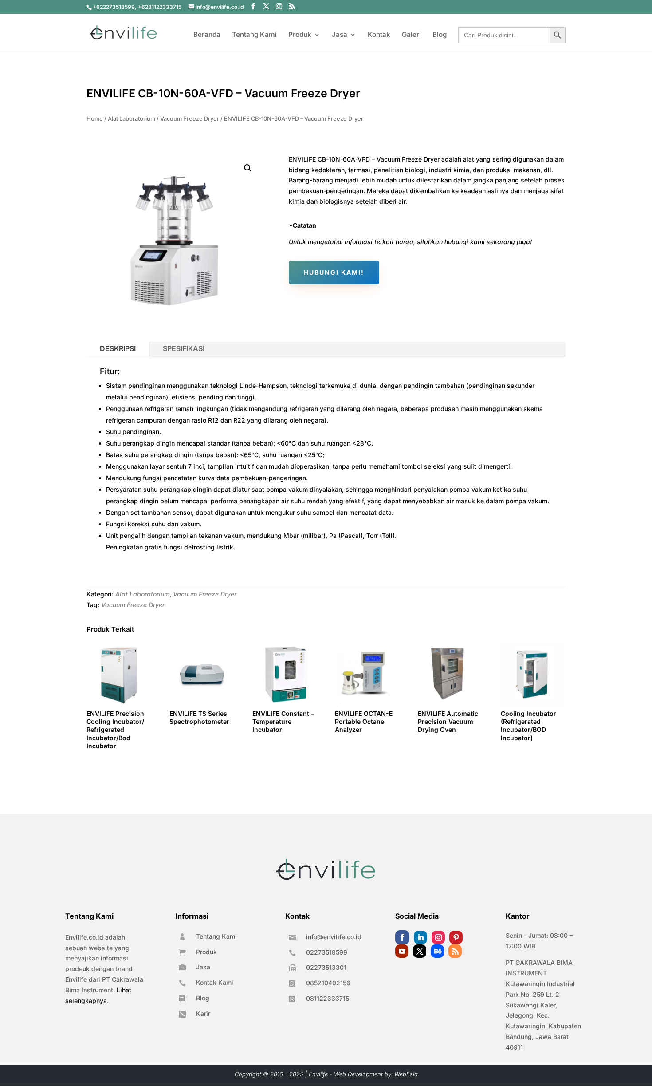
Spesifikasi (183, 348)
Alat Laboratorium (131, 118)
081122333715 (327, 998)
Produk (299, 35)
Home (94, 118)
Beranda (206, 35)
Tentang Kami (254, 35)
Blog (439, 35)
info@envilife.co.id (333, 936)
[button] (248, 168)
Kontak (379, 35)
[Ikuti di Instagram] (438, 937)
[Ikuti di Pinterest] (456, 937)
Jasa (339, 35)
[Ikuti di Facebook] (402, 937)
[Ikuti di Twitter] (419, 951)
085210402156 (328, 983)
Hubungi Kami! (334, 272)
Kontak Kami (214, 982)
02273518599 (326, 952)
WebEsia (406, 1074)
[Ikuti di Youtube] (401, 951)
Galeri (411, 35)
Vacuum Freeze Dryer (189, 118)
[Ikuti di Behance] (437, 951)
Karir (203, 1013)
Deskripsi (118, 348)
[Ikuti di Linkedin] (420, 937)
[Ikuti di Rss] (455, 951)
